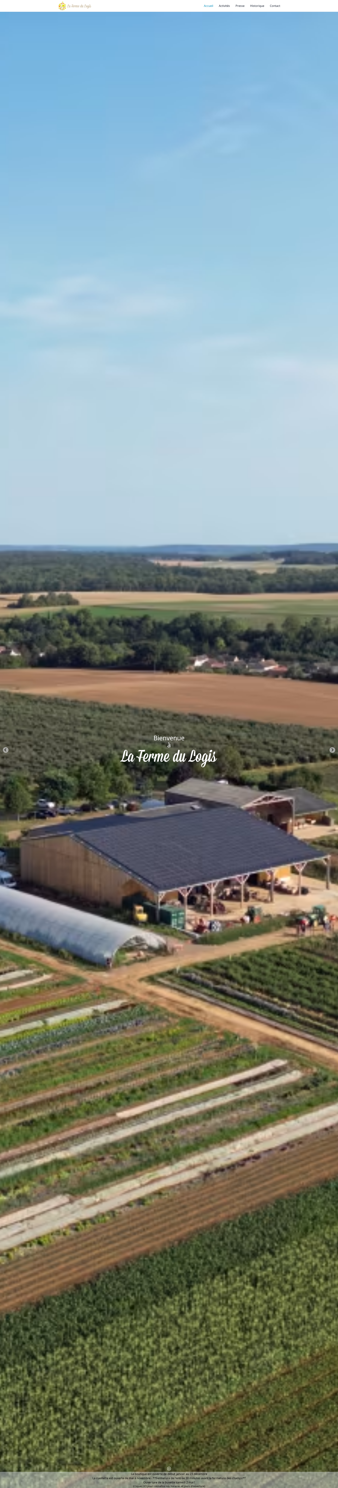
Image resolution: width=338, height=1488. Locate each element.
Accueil (208, 6)
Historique (257, 6)
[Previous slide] (5, 750)
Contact (275, 6)
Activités (224, 6)
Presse (240, 6)
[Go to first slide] (332, 750)
